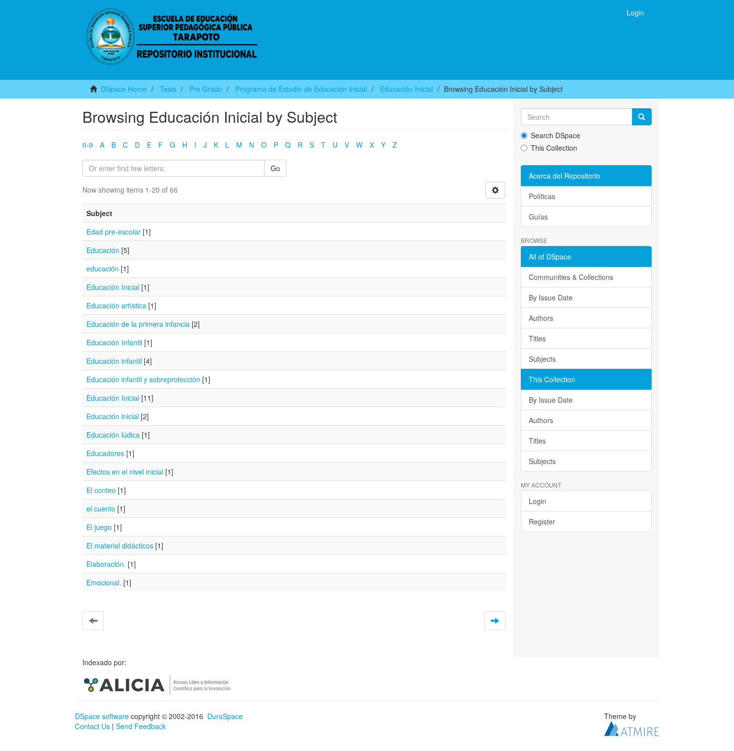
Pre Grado (205, 89)
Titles (537, 338)
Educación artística (116, 305)
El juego (99, 527)
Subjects (542, 359)
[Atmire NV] (631, 728)
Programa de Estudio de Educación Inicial (301, 89)
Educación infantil (114, 361)
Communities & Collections (571, 277)
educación (102, 268)
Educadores (105, 453)
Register (542, 521)
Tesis (168, 89)
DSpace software (102, 716)
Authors (541, 318)
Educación (102, 250)
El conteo (101, 490)
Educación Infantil (114, 342)
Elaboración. (106, 564)
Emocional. (103, 582)
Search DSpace (555, 135)
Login (537, 501)
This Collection (554, 148)
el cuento (100, 508)
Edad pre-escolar (113, 232)
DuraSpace (225, 716)
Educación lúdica (113, 435)
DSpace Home (124, 89)
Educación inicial (112, 416)
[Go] (642, 116)
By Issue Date (551, 297)
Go (275, 168)
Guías (538, 217)
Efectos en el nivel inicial (124, 472)
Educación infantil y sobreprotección (143, 379)
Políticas (542, 196)
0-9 (87, 145)
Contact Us (92, 726)
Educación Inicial (406, 89)
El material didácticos (119, 545)
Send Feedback (141, 726)
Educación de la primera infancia (138, 324)
